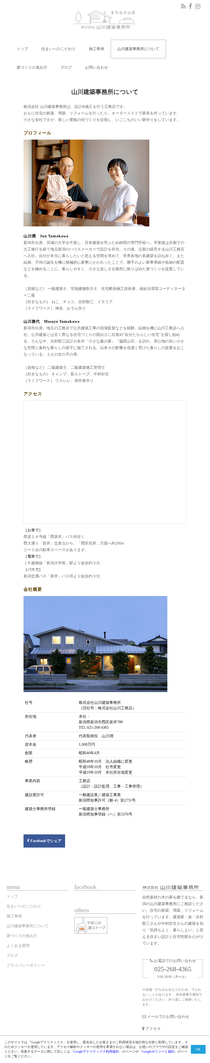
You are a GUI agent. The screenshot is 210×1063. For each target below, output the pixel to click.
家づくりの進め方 (32, 67)
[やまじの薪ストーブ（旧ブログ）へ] (92, 926)
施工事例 (96, 49)
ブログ (66, 67)
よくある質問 (18, 946)
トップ (22, 49)
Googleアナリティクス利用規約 (96, 1051)
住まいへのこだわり (58, 49)
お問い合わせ (96, 67)
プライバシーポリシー (26, 965)
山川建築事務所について (138, 49)
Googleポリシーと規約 (158, 1051)
